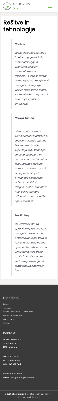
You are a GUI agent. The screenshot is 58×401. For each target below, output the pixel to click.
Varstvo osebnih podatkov (39, 394)
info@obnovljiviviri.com (22, 377)
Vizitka (6, 323)
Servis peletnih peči (13, 315)
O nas (6, 304)
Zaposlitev (8, 319)
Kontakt (7, 308)
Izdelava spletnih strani (29, 397)
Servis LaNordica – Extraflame (18, 311)
